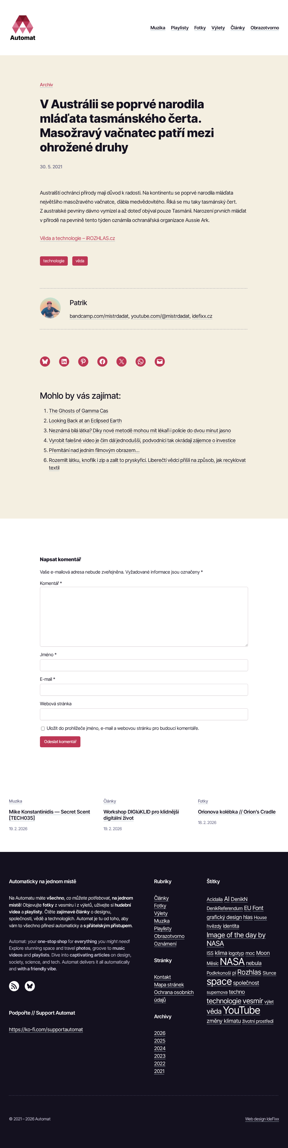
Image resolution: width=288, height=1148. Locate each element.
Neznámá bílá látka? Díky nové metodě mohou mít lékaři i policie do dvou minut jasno (140, 430)
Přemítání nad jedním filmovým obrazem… (94, 450)
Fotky (203, 801)
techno (237, 991)
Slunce (269, 973)
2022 (159, 1064)
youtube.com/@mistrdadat (160, 316)
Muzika (15, 801)
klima (221, 952)
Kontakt (162, 977)
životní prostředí (257, 1021)
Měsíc (213, 963)
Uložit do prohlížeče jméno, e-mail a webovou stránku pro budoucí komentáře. (123, 728)
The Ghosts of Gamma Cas (78, 411)
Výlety (161, 913)
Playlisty (163, 928)
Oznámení (165, 944)
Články (110, 801)
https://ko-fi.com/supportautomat (46, 1029)
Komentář (51, 583)
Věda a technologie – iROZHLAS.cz (77, 238)
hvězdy (214, 926)
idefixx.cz (202, 316)
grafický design (224, 917)
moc (250, 953)
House (260, 917)
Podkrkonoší (219, 973)
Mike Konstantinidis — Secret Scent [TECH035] (49, 815)
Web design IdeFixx (262, 1118)
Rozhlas (249, 972)
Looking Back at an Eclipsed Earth (85, 421)
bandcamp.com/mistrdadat (99, 316)
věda (80, 260)
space (219, 981)
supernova (217, 992)
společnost (246, 982)
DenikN (239, 899)
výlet (269, 1001)
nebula (254, 963)
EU (247, 907)
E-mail (47, 679)
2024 (160, 1048)
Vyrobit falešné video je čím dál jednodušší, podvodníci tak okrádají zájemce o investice (142, 440)
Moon (263, 952)
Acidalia (215, 899)
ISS (210, 953)
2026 (159, 1033)
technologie (53, 260)
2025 (159, 1041)
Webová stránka (55, 703)
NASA (232, 961)
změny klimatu (224, 1020)
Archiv (46, 84)
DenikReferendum (225, 908)
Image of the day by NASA (236, 939)
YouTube (241, 1010)
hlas (248, 917)
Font (258, 907)
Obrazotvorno (169, 936)
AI (227, 898)
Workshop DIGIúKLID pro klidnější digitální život (141, 815)
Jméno (48, 654)
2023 (160, 1056)
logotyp (236, 953)
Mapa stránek (169, 985)
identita (231, 926)
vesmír (253, 1001)
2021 (159, 1071)
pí (234, 973)
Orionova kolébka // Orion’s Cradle (237, 812)
